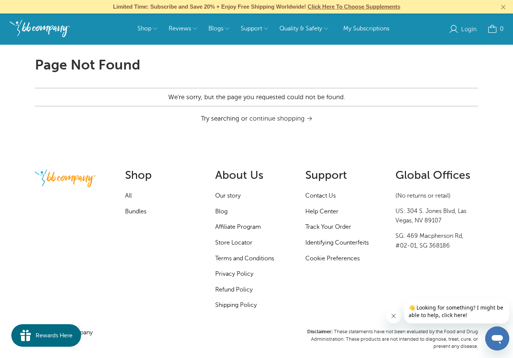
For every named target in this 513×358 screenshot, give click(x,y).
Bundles (135, 211)
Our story (228, 195)
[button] (147, 29)
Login (469, 29)
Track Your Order (328, 227)
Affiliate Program (238, 227)
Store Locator (233, 242)
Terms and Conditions (244, 258)
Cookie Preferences (332, 258)
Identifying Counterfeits (337, 242)
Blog (221, 211)
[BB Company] (39, 29)
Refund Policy (234, 289)
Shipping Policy (236, 305)
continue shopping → (280, 118)
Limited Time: (256, 6)
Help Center (321, 211)
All (128, 195)
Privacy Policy (234, 273)
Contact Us (320, 195)
